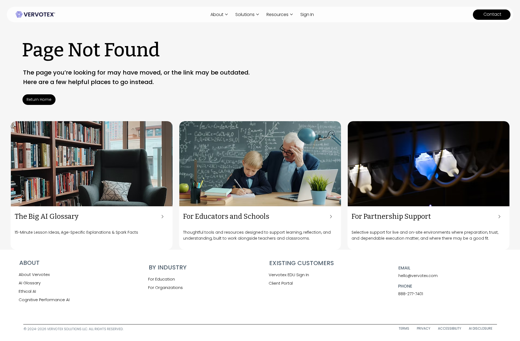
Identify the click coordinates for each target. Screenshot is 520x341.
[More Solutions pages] (257, 14)
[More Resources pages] (291, 14)
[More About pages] (226, 14)
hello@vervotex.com (418, 275)
